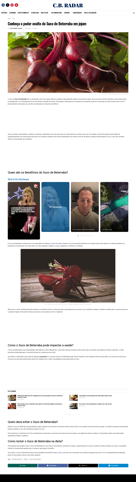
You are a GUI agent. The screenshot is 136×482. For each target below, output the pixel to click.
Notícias (4, 13)
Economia (12, 13)
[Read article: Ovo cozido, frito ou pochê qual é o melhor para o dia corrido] (73, 406)
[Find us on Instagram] (12, 5)
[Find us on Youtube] (16, 5)
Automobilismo (56, 13)
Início (9, 18)
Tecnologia (35, 13)
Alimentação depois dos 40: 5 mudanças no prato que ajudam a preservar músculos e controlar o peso (40, 396)
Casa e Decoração (90, 13)
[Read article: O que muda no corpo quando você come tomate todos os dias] (73, 398)
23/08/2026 (21, 399)
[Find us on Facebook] (3, 5)
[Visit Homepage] (68, 5)
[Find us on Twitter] (7, 5)
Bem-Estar (44, 13)
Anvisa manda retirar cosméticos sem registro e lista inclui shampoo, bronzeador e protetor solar (39, 404)
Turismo (67, 13)
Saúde (25, 459)
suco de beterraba (35, 459)
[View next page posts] (69, 414)
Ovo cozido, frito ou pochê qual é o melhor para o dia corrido (95, 404)
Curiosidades (77, 13)
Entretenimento (23, 13)
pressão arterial (17, 459)
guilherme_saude (16, 28)
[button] (78, 236)
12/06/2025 (28, 28)
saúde (13, 18)
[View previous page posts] (66, 414)
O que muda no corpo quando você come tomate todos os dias (95, 396)
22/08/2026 (83, 397)
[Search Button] (134, 12)
